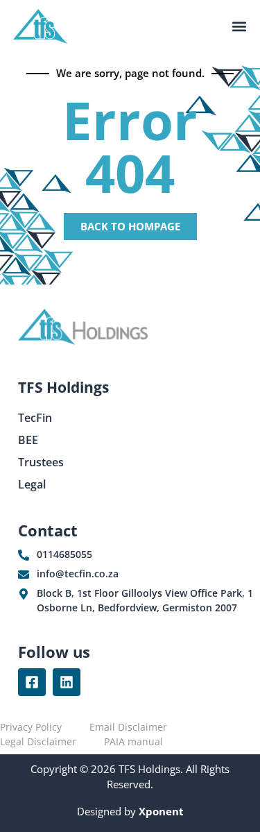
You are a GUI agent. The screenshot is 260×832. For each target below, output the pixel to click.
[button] (238, 26)
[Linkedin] (66, 682)
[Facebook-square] (32, 682)
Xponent (160, 811)
